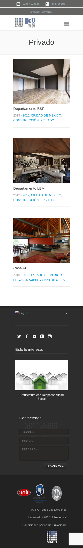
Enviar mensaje (55, 465)
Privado (47, 120)
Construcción (26, 120)
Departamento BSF (28, 109)
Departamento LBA (28, 188)
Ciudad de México (46, 115)
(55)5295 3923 (58, 4)
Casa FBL (21, 268)
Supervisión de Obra (47, 279)
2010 (26, 275)
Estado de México (46, 275)
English (34, 12)
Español (47, 12)
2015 (26, 115)
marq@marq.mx (31, 4)
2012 (26, 195)
